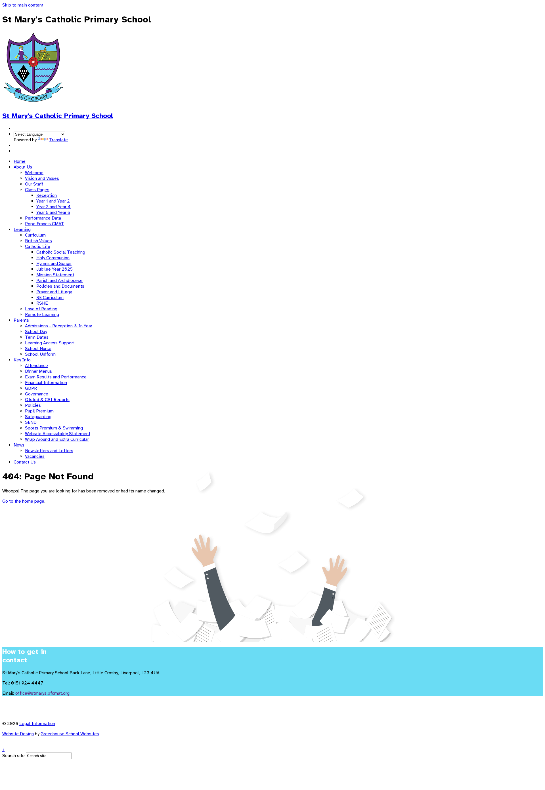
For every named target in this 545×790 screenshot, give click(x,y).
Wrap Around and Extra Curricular (57, 439)
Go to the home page (23, 501)
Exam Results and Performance (56, 377)
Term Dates (37, 337)
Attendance (36, 365)
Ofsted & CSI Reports (47, 400)
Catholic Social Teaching (60, 252)
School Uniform (40, 354)
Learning (22, 229)
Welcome (34, 173)
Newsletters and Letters (49, 451)
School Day (36, 331)
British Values (38, 241)
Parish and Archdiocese (59, 280)
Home (20, 161)
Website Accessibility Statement (57, 434)
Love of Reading (41, 309)
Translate (58, 140)
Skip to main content (22, 5)
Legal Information (37, 723)
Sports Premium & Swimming (54, 428)
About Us (23, 167)
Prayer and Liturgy (54, 292)
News (19, 445)
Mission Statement (55, 275)
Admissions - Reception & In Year (58, 326)
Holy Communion (53, 258)
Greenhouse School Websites (70, 734)
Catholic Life (37, 246)
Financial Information (46, 382)
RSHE (42, 303)
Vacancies (35, 456)
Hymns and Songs (54, 263)
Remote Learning (42, 314)
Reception (46, 195)
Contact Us (25, 462)
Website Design (18, 734)
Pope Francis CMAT (44, 224)
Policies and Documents (60, 286)
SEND (31, 422)
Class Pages (37, 190)
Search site (13, 756)
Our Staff (34, 184)
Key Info (22, 360)
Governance (36, 394)
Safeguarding (38, 417)
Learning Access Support (50, 343)
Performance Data (43, 218)
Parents (21, 320)
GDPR (31, 388)
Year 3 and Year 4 (53, 207)
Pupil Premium (39, 411)
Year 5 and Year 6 (53, 212)
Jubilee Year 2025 (54, 269)
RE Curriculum (50, 297)
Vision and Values (42, 178)
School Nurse (38, 348)
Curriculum (35, 235)
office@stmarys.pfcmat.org (42, 693)
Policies (33, 405)
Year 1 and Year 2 (53, 201)
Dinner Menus (38, 371)
